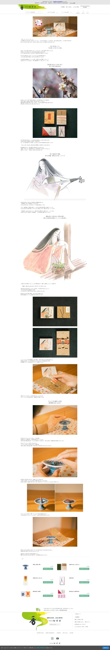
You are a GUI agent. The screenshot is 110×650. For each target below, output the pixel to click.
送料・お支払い (69, 6)
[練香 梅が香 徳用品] (25, 594)
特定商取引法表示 (40, 632)
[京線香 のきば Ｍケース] (25, 580)
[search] (40, 12)
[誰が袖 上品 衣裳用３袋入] (62, 594)
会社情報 (71, 632)
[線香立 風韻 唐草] (25, 567)
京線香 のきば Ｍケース (37, 577)
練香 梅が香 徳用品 (37, 591)
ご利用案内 (63, 6)
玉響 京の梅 (71, 577)
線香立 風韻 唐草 (36, 564)
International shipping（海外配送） (85, 7)
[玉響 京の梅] (62, 580)
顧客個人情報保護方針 (50, 632)
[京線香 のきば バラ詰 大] (62, 567)
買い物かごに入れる (48, 568)
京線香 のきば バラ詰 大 (74, 564)
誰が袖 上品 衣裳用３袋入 (74, 591)
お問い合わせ (65, 632)
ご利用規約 (58, 632)
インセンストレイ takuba (47, 481)
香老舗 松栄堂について (55, 624)
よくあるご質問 (76, 6)
